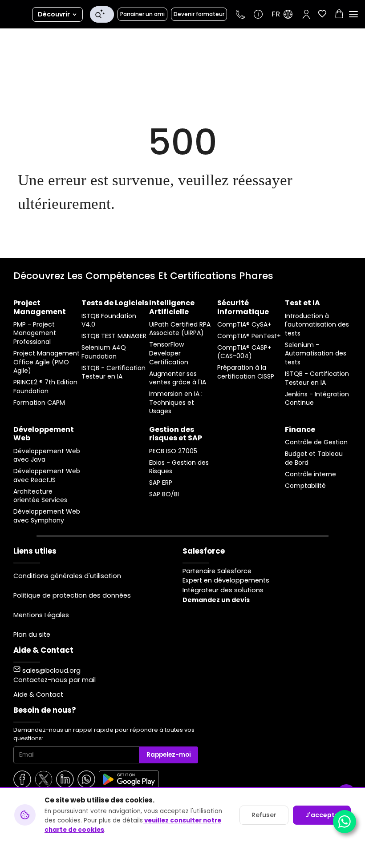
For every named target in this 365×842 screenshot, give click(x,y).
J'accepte (322, 814)
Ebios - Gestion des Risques (179, 467)
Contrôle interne (310, 474)
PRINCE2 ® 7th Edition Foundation (45, 386)
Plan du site (31, 634)
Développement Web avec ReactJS (46, 475)
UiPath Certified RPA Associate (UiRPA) (180, 329)
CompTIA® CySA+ (244, 324)
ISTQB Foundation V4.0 (108, 320)
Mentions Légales (41, 615)
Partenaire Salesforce (216, 571)
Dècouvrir (54, 14)
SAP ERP (160, 483)
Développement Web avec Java (46, 455)
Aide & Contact (38, 694)
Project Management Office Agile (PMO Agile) (46, 362)
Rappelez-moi (168, 754)
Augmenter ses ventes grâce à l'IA (177, 378)
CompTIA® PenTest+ (249, 336)
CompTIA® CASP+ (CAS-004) (244, 352)
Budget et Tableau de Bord (314, 458)
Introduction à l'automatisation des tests (317, 325)
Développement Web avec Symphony (46, 516)
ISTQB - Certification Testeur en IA (113, 372)
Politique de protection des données (72, 595)
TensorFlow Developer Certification (168, 353)
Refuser (263, 814)
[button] (306, 14)
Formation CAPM (39, 403)
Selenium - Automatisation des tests (315, 354)
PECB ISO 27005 (173, 451)
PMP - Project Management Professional (34, 333)
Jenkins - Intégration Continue (317, 398)
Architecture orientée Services (40, 496)
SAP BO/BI (164, 494)
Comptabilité (305, 486)
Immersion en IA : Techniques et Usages (176, 402)
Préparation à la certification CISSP (245, 372)
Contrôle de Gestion (316, 442)
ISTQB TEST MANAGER (113, 336)
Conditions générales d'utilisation (67, 575)
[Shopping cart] (339, 15)
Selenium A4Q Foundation (103, 352)
